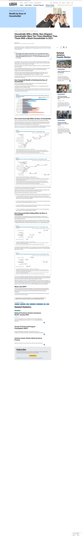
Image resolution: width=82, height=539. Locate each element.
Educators (31, 2)
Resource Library (50, 5)
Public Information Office (25, 358)
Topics (21, 5)
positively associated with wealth (41, 221)
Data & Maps (28, 5)
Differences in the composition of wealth (22, 125)
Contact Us (68, 2)
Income (28, 304)
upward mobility (34, 74)
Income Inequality (32, 304)
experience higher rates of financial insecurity (40, 89)
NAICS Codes (55, 2)
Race (44, 304)
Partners (21, 2)
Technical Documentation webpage (21, 294)
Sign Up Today (32, 355)
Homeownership (22, 304)
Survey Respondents (37, 2)
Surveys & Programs (39, 5)
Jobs (60, 2)
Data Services (17, 304)
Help (72, 2)
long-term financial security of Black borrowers (23, 283)
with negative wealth (23, 88)
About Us (63, 2)
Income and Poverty (40, 304)
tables (21, 76)
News (51, 2)
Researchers (26, 2)
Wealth (48, 304)
